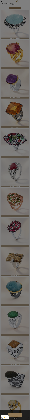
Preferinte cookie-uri (15, 418)
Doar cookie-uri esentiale (15, 416)
